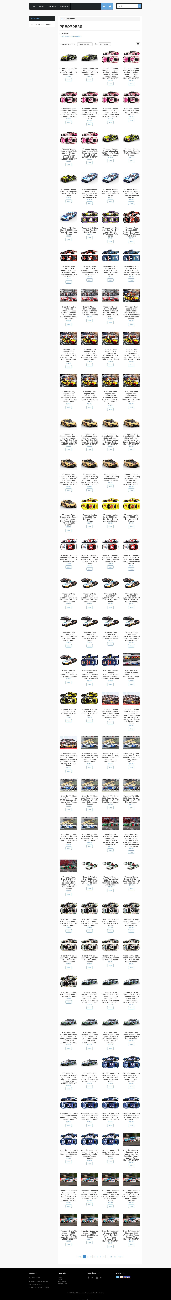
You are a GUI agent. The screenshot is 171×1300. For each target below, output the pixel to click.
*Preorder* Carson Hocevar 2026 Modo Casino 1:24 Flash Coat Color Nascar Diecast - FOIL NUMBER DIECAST (131, 73)
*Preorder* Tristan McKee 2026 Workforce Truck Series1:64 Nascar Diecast (110, 270)
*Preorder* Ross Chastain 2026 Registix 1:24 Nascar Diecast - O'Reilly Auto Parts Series (89, 270)
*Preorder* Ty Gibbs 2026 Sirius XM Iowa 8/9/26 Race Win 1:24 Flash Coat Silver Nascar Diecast (89, 758)
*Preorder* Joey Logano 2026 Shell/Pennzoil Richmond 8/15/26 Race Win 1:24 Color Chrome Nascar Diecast (110, 398)
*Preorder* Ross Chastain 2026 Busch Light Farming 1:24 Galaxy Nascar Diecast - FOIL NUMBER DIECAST (131, 997)
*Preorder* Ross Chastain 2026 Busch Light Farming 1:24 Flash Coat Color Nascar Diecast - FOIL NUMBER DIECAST (110, 997)
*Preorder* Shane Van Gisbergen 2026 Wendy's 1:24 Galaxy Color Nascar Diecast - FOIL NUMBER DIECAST (110, 1195)
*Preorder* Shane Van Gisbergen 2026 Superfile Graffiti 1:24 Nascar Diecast (89, 71)
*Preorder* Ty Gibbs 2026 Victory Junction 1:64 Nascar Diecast (110, 958)
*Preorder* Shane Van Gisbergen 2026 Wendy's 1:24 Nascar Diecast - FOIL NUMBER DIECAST (131, 1235)
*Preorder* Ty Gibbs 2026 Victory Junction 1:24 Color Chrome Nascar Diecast (131, 959)
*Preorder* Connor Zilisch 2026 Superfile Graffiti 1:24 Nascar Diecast (68, 192)
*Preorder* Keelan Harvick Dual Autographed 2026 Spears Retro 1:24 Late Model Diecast (89, 193)
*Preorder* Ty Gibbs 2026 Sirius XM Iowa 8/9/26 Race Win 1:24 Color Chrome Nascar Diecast (68, 838)
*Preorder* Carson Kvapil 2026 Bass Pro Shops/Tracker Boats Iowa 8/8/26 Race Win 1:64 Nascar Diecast (110, 713)
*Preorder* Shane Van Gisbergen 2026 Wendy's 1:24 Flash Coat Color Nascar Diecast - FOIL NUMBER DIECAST (68, 1195)
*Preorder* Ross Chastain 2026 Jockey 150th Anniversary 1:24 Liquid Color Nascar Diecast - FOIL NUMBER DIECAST (68, 479)
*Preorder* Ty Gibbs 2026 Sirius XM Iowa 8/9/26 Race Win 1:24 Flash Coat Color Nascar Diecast (110, 758)
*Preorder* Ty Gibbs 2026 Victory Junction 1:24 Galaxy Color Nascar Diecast (131, 922)
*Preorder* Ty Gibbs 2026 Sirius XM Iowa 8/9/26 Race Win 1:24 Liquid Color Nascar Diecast (89, 800)
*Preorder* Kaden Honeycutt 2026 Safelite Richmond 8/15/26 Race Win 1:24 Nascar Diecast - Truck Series (110, 312)
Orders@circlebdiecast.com (39, 1281)
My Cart (41, 6)
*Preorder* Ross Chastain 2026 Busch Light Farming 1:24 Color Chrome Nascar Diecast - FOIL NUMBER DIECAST (68, 1078)
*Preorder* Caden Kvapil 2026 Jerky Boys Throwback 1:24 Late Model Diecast (131, 880)
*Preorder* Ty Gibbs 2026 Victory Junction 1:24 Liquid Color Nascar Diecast (68, 959)
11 (111, 1256)
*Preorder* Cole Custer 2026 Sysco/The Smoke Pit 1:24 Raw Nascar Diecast (89, 636)
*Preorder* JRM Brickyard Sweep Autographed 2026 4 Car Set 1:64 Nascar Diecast (131, 675)
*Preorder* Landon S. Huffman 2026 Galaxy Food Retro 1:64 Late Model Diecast (68, 558)
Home (33, 6)
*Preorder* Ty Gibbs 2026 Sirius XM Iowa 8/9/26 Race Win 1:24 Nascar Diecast (89, 837)
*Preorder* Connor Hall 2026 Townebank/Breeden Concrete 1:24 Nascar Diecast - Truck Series (110, 675)
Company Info (64, 6)
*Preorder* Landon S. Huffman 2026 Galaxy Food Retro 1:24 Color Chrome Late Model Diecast (89, 559)
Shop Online (52, 6)
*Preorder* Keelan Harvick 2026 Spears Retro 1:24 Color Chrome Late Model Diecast (131, 193)
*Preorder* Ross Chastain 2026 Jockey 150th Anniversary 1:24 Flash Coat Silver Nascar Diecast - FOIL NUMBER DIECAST (68, 439)
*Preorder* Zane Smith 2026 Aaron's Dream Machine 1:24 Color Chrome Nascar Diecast (89, 1154)
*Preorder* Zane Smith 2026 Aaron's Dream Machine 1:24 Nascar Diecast (110, 1153)
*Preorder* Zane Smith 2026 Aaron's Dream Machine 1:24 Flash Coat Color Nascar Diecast (131, 1077)
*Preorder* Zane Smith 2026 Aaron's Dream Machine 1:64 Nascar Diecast (69, 1153)
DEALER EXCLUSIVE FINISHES (41, 24)
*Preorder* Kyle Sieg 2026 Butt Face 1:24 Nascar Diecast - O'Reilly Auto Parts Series (110, 232)
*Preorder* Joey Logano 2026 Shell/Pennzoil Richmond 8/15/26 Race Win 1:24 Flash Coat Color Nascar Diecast (68, 355)
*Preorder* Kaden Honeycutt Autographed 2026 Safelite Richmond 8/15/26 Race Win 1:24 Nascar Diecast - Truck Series (68, 313)
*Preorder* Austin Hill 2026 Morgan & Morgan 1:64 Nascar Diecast (68, 712)
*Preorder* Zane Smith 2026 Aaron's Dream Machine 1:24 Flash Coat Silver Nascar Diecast (110, 1077)
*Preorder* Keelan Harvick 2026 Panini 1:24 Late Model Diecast (131, 518)
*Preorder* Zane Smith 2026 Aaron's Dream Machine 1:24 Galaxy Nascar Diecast (69, 1117)
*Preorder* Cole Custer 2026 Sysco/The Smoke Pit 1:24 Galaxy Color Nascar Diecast (131, 598)
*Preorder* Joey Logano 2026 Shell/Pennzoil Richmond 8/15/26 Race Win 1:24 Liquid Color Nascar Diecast (131, 354)
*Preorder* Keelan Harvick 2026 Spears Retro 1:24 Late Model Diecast (68, 231)
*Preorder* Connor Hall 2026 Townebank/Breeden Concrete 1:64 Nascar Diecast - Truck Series (89, 675)
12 (115, 1256)
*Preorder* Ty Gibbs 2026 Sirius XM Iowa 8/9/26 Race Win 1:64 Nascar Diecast (131, 799)
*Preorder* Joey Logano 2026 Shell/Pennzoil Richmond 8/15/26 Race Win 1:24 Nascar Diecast (131, 397)
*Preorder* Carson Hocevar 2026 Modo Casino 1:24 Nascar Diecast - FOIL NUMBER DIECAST (90, 153)
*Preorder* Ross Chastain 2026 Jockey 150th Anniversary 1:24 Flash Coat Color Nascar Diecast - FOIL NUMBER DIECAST (89, 439)
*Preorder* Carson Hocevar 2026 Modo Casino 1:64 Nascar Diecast (131, 112)
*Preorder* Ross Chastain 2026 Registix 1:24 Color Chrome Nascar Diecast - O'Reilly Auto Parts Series (68, 271)
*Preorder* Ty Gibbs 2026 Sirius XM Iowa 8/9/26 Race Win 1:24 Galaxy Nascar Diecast (131, 758)
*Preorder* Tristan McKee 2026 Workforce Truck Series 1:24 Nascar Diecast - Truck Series (131, 270)
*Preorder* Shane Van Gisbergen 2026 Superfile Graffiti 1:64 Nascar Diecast (68, 71)
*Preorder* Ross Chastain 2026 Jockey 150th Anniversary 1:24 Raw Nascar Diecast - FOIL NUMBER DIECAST (131, 479)
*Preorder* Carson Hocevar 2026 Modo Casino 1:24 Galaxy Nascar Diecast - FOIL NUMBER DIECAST (68, 113)
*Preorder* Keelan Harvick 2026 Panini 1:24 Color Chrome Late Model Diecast (110, 518)
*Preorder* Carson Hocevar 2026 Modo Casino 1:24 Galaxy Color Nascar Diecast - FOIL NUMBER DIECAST (89, 114)
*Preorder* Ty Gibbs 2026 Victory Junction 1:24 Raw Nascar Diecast (89, 959)
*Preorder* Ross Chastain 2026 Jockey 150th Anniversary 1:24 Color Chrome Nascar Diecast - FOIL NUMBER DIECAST (89, 479)
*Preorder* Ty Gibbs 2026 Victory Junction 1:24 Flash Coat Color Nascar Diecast (89, 922)
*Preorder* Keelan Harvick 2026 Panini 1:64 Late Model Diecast (89, 518)
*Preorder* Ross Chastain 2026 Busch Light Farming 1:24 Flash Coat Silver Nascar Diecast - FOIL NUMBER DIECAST (89, 997)
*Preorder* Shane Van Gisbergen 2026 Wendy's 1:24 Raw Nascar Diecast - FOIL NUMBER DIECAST (68, 1235)
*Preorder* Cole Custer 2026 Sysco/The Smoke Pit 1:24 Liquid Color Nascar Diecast (68, 636)
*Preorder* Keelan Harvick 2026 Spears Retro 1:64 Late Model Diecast (110, 192)
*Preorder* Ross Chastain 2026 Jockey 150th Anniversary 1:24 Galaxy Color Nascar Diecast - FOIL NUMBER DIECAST (131, 439)
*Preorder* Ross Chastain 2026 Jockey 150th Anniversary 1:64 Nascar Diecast (110, 477)
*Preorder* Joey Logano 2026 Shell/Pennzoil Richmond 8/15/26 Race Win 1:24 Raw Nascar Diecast (68, 397)
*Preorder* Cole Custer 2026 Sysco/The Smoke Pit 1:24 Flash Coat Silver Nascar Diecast (68, 598)
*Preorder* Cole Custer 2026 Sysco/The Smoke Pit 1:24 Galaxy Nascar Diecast (110, 598)
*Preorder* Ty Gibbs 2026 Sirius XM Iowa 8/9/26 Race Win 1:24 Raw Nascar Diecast (110, 799)
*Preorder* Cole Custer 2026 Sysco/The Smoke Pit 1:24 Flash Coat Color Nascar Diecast (89, 598)
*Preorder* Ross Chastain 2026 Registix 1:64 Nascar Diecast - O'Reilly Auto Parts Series (131, 232)
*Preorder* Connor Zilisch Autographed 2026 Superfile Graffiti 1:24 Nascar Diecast (110, 152)
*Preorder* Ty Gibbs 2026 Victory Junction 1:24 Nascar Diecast (68, 994)
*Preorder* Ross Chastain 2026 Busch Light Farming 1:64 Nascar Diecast (131, 1036)
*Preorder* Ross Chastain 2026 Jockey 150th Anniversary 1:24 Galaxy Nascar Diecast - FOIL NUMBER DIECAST (110, 439)
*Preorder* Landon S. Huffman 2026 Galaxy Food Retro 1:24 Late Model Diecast (110, 558)
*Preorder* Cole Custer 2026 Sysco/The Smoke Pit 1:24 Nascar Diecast (68, 674)
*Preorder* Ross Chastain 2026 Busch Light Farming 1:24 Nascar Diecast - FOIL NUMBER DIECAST (89, 1077)
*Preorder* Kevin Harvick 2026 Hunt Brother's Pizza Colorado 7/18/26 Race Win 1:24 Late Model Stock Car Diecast (68, 883)
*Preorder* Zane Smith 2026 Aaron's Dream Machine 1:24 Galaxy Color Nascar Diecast (89, 1117)
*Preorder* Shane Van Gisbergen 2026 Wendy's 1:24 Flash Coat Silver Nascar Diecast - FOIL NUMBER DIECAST (131, 1155)
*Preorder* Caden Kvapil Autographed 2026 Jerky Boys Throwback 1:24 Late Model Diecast (110, 881)
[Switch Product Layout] (138, 44)
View (68, 80)
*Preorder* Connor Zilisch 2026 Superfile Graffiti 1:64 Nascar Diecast (131, 152)
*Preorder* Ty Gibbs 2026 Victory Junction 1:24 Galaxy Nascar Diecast (110, 922)
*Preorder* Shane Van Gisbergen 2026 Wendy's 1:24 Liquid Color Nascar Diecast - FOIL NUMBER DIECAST (131, 1195)
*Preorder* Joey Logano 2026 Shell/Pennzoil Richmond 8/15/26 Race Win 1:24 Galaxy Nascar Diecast (89, 354)
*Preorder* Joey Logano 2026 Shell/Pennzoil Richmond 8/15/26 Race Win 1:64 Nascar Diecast (89, 397)
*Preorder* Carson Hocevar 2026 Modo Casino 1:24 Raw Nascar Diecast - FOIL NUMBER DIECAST (110, 113)
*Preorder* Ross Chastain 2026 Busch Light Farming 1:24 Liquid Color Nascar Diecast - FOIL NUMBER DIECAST (89, 1038)
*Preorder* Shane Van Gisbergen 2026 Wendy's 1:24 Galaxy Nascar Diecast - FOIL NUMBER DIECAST (89, 1194)
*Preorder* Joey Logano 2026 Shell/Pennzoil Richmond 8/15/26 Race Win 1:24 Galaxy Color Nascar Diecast (110, 354)
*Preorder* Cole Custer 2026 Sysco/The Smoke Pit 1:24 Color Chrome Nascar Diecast (131, 636)
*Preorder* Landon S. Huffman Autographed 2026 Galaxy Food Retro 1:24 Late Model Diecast (131, 559)
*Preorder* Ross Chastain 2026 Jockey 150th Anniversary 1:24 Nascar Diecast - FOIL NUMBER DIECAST (68, 520)
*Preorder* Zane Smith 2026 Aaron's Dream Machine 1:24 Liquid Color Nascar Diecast (110, 1117)
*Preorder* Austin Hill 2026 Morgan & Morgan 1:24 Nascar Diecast (89, 712)
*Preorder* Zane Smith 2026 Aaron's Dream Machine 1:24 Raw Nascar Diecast (131, 1117)
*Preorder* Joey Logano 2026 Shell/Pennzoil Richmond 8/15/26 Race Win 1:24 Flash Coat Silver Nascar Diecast (131, 313)
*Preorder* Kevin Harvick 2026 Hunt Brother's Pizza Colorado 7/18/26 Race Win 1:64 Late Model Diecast (110, 839)
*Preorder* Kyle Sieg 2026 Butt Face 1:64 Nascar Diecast (89, 230)
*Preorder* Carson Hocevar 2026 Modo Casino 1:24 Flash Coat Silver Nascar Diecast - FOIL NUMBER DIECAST (110, 73)
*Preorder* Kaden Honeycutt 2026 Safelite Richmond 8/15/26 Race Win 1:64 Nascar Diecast (90, 311)
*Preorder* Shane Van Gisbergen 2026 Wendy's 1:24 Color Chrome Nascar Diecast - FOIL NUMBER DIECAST (110, 1236)
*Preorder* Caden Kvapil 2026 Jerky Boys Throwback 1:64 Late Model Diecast (89, 880)
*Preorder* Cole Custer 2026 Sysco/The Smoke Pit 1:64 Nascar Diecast (110, 635)
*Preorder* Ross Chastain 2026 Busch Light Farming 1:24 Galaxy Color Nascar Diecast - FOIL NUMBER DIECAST (68, 1038)
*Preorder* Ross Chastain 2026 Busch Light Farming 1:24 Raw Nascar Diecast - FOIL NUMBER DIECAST (110, 1038)
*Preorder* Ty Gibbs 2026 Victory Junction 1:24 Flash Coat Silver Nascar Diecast (68, 922)
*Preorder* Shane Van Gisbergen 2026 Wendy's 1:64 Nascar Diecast (89, 1234)
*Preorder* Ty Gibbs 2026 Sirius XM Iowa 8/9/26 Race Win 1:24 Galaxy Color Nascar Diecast (68, 800)
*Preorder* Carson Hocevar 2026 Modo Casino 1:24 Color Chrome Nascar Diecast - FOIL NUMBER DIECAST (69, 154)
